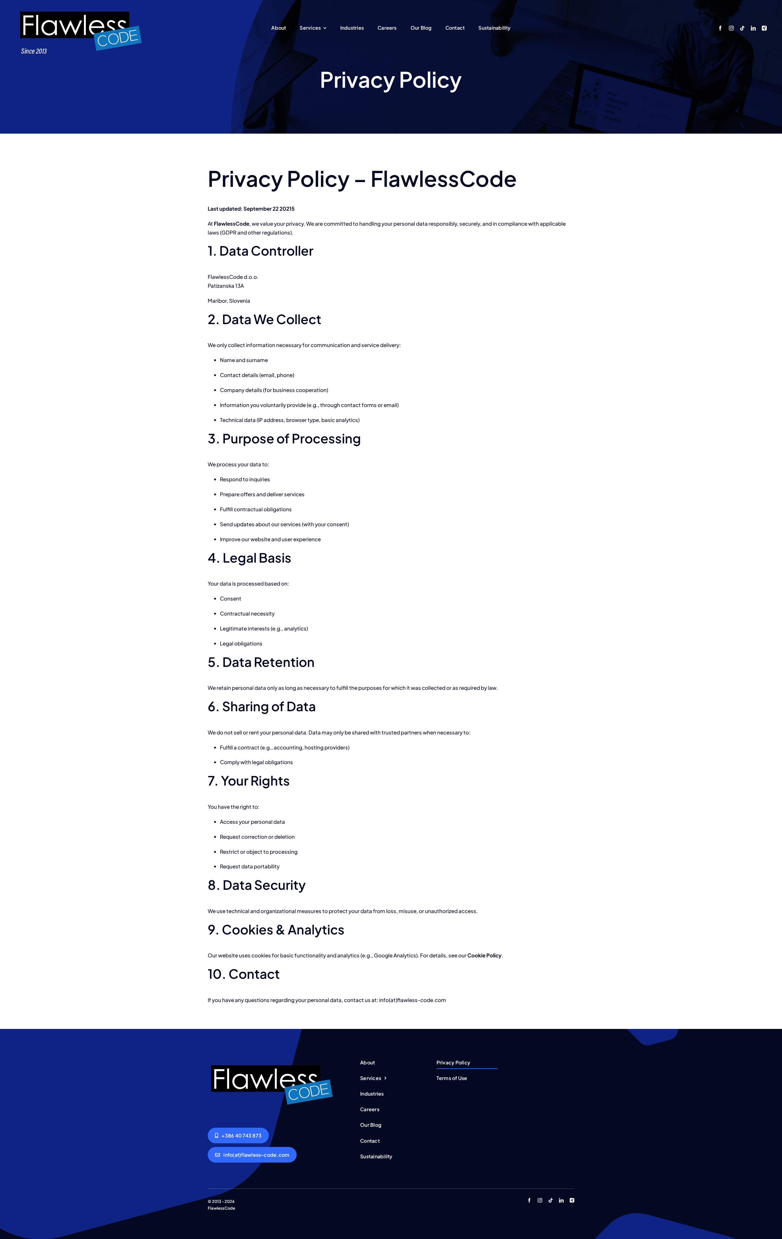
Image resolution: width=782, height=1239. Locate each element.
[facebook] (720, 28)
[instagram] (731, 28)
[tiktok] (742, 28)
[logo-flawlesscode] (81, 11)
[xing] (764, 28)
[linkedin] (753, 28)
